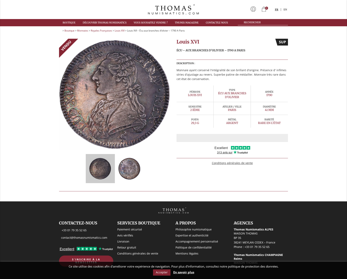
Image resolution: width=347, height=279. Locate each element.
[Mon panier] (264, 9)
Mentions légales (187, 253)
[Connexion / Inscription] (253, 9)
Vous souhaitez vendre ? (151, 22)
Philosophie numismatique (194, 229)
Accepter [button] (162, 272)
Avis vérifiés (125, 235)
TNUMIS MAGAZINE (187, 22)
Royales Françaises (101, 30)
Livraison (123, 241)
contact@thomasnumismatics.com (84, 237)
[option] (114, 94)
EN (285, 9)
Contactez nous (217, 22)
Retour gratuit (126, 247)
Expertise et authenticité (192, 235)
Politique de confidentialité (194, 247)
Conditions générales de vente (232, 163)
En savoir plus (183, 272)
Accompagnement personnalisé (197, 241)
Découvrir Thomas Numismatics (105, 22)
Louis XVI (120, 30)
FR (276, 9)
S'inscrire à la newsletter (86, 261)
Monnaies (82, 30)
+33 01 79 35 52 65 (74, 230)
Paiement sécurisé (129, 229)
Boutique (69, 22)
